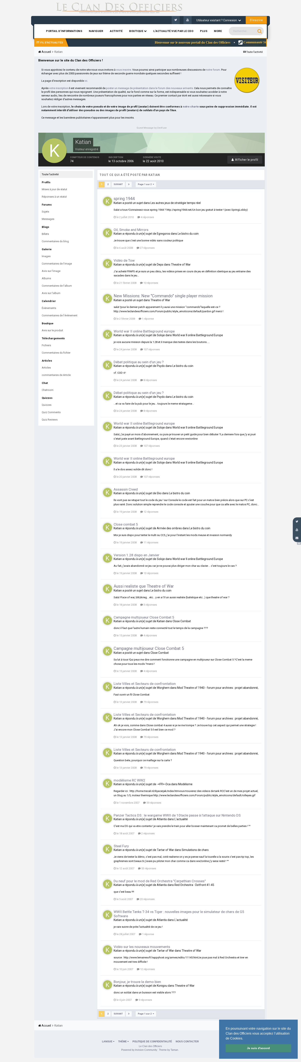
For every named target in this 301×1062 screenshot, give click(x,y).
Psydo (161, 366)
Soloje (161, 335)
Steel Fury (121, 846)
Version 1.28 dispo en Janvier (136, 555)
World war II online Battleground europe (144, 331)
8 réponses (150, 380)
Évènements (49, 308)
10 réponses (150, 282)
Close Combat (182, 621)
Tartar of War (165, 850)
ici (86, 80)
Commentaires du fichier (56, 352)
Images (46, 256)
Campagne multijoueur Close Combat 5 (144, 617)
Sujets (45, 211)
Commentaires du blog (55, 241)
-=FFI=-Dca (164, 784)
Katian (118, 203)
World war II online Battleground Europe (197, 335)
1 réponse (147, 318)
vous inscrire (123, 69)
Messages (48, 219)
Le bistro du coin (188, 233)
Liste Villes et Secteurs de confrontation (145, 684)
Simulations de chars (195, 850)
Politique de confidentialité (152, 1041)
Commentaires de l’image (57, 263)
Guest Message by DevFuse (152, 128)
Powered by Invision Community (139, 1049)
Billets (45, 233)
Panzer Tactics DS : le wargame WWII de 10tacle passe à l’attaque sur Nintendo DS (177, 815)
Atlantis (162, 819)
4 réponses (147, 217)
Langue (107, 1041)
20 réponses (147, 899)
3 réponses (150, 604)
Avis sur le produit (52, 330)
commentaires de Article (56, 375)
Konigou (162, 985)
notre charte (191, 106)
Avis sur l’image (51, 271)
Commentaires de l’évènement (59, 315)
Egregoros (163, 233)
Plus (203, 31)
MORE (218, 31)
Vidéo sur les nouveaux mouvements (142, 947)
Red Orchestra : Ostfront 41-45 (194, 885)
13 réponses (150, 573)
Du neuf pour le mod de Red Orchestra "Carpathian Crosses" (160, 881)
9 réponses (145, 999)
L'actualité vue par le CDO (173, 31)
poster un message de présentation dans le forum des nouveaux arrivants (149, 88)
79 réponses (150, 701)
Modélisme (185, 784)
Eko (159, 493)
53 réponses (148, 868)
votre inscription (58, 88)
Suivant (118, 184)
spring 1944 (124, 198)
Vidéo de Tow (124, 260)
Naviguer (96, 31)
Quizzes (46, 404)
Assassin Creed (126, 489)
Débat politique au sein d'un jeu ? (139, 362)
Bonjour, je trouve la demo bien (137, 982)
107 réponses (151, 349)
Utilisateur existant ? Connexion (217, 20)
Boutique (136, 31)
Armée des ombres (169, 528)
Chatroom (47, 389)
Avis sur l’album (51, 293)
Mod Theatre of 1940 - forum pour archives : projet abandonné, (217, 687)
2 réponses (148, 833)
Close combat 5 (126, 524)
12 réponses (150, 511)
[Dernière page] (129, 184)
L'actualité (181, 819)
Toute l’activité (50, 174)
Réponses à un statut (54, 196)
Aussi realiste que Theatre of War (144, 586)
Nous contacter (187, 1041)
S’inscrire (256, 20)
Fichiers (46, 345)
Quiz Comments (51, 412)
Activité (116, 31)
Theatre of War (181, 264)
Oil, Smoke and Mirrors (131, 230)
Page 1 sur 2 (145, 184)
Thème (122, 1041)
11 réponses (150, 542)
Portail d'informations (64, 31)
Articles (46, 367)
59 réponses (153, 802)
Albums (46, 278)
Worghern (163, 687)
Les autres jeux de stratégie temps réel (175, 203)
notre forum (213, 69)
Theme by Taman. (169, 1049)
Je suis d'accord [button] (258, 1048)
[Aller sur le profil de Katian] (107, 201)
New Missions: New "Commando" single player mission (163, 295)
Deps (160, 264)
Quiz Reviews (50, 419)
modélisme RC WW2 (129, 780)
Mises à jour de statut (54, 189)
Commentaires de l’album (57, 285)
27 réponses (147, 247)
